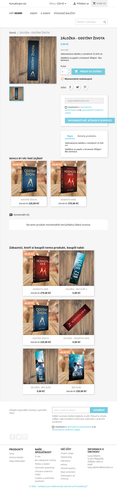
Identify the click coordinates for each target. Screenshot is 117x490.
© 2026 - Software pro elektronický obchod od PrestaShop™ (58, 486)
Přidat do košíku (88, 71)
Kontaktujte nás (17, 3)
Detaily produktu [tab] (86, 135)
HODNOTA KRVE (68, 199)
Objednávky (66, 457)
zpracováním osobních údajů (66, 429)
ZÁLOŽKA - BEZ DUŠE (41, 387)
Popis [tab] (70, 135)
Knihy (33, 13)
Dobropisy (65, 460)
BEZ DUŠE (76, 387)
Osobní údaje (67, 453)
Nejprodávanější (17, 461)
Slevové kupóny (68, 468)
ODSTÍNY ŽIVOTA (29, 199)
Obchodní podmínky (44, 467)
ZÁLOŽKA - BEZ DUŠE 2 (76, 289)
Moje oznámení (68, 472)
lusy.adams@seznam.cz (100, 467)
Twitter (19, 437)
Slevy (11, 453)
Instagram (25, 437)
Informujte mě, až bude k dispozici (90, 120)
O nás (38, 456)
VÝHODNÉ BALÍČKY (64, 13)
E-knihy (45, 13)
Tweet (77, 87)
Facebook (12, 437)
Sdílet (70, 87)
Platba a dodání (42, 463)
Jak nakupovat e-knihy (45, 460)
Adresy (64, 464)
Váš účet (66, 449)
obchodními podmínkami (79, 426)
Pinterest (85, 87)
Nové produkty (16, 457)
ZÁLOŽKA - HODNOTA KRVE (76, 338)
